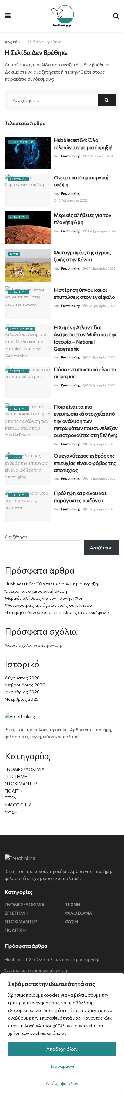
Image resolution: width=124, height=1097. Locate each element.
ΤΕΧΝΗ (15, 457)
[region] (62, 1035)
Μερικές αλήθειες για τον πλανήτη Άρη (44, 598)
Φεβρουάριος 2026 (25, 684)
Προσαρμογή (62, 1066)
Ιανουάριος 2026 (22, 691)
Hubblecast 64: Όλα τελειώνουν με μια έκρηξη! (52, 583)
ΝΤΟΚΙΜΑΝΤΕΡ (21, 142)
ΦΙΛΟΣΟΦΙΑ (18, 804)
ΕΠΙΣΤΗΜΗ (18, 179)
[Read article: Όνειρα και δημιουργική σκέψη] (28, 190)
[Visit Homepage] (62, 16)
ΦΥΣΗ (14, 254)
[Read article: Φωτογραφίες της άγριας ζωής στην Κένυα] (28, 265)
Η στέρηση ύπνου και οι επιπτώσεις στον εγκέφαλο (57, 612)
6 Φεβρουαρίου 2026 (100, 478)
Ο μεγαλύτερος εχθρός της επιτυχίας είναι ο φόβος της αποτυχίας (85, 462)
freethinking (70, 156)
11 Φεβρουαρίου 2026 (101, 231)
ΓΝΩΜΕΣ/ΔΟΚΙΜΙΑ (25, 769)
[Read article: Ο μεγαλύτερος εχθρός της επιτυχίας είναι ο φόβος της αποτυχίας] (28, 468)
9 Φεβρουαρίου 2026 (100, 268)
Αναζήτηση (16, 536)
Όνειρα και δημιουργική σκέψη (36, 591)
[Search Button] (116, 15)
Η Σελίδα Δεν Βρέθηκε (41, 41)
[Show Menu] (8, 15)
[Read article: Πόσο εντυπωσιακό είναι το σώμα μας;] (28, 382)
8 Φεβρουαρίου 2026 (100, 385)
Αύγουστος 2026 (22, 677)
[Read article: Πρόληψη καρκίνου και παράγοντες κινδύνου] (28, 506)
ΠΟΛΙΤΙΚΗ (15, 790)
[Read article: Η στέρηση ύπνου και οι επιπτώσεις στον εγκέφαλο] (28, 302)
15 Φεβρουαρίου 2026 (72, 200)
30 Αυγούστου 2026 (100, 156)
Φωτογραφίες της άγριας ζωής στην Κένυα (48, 605)
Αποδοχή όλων (62, 1049)
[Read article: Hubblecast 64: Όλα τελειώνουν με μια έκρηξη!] (28, 153)
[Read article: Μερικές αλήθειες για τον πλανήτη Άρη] (28, 227)
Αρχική (11, 41)
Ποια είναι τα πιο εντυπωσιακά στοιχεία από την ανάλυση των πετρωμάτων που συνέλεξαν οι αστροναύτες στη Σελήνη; (85, 421)
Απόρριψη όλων (62, 1083)
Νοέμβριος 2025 (21, 699)
